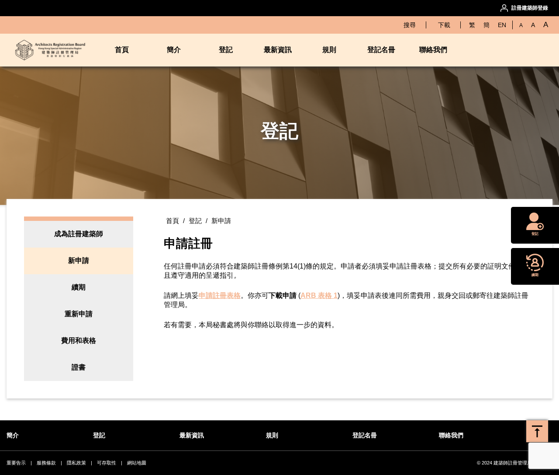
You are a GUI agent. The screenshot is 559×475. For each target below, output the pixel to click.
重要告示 (16, 462)
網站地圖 (136, 462)
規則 (329, 49)
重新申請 (79, 314)
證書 (79, 367)
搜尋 (410, 24)
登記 (226, 49)
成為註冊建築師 (78, 234)
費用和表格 (78, 340)
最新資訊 (278, 49)
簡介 (174, 49)
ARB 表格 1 (319, 295)
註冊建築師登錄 (529, 8)
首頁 (172, 220)
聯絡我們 (433, 49)
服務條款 (46, 462)
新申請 (78, 260)
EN (502, 24)
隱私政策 (76, 462)
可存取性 (106, 462)
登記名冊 (381, 49)
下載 (444, 24)
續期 (79, 287)
